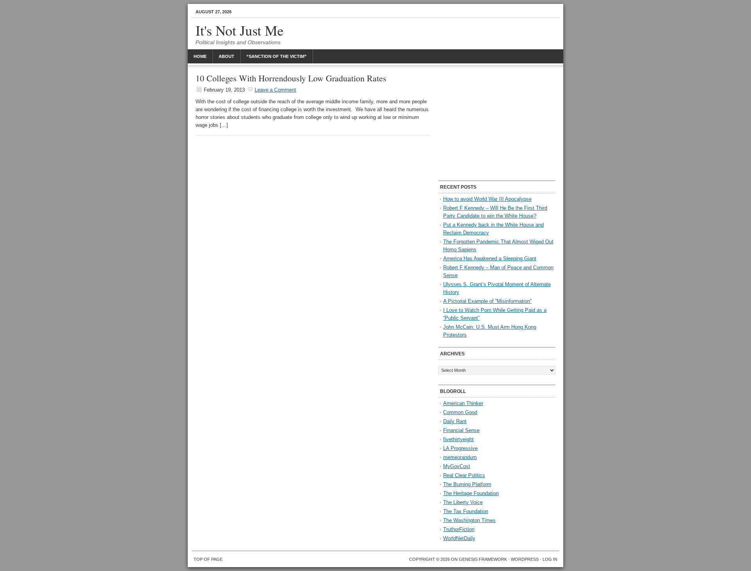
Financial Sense (461, 430)
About (226, 56)
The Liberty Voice (463, 502)
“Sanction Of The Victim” (276, 56)
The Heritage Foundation (471, 493)
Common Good (460, 412)
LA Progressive (460, 448)
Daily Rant (455, 421)
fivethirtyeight (458, 439)
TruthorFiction (458, 529)
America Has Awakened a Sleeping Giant (489, 258)
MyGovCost (456, 466)
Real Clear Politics (464, 475)
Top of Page (208, 559)
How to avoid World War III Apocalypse (487, 199)
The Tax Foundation (465, 511)
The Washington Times (469, 520)
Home (200, 56)
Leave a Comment (275, 90)
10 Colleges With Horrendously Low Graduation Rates (291, 78)
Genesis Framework (483, 559)
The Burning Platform (467, 484)
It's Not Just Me (240, 30)
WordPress (525, 559)
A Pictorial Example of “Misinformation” (487, 301)
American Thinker (463, 403)
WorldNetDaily (459, 538)
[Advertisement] (496, 123)
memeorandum (460, 457)
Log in (550, 559)
